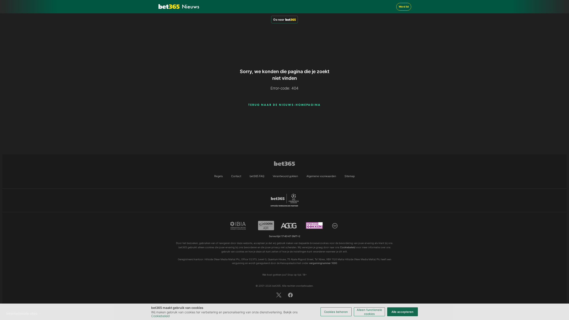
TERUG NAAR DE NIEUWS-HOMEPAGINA (284, 105)
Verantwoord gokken (285, 176)
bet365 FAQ (257, 176)
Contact (236, 176)
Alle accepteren (402, 312)
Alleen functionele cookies (369, 312)
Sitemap (350, 176)
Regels (218, 176)
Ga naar (278, 20)
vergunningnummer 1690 (323, 263)
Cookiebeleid (160, 316)
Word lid (404, 6)
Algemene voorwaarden (321, 176)
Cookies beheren (336, 312)
